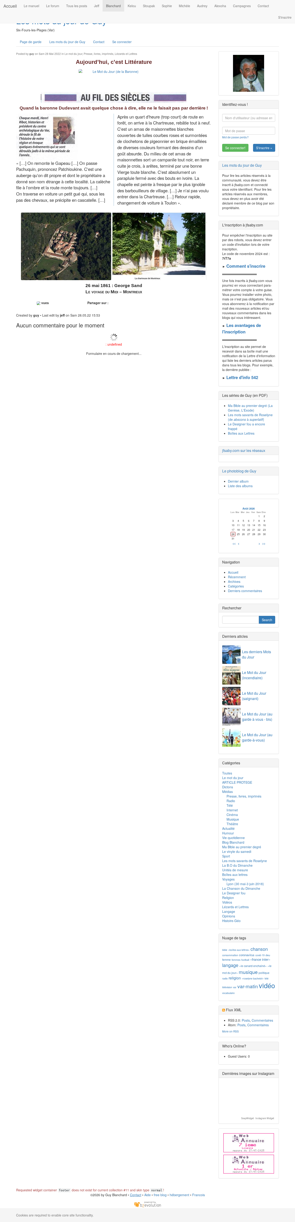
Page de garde (30, 41)
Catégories (236, 586)
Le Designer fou (233, 893)
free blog (160, 1194)
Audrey (202, 5)
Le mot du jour (73, 54)
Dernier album (238, 481)
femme (226, 959)
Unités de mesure (235, 870)
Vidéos (227, 902)
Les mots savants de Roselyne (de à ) (250, 417)
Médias (227, 791)
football (245, 959)
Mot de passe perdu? (235, 137)
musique (248, 971)
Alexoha (220, 5)
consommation (230, 955)
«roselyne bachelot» (253, 978)
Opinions (228, 916)
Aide (147, 1194)
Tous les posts (76, 5)
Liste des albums (240, 485)
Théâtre (232, 824)
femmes (236, 959)
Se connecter (122, 41)
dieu (268, 955)
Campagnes (242, 5)
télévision (227, 987)
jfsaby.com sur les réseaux (243, 450)
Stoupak (149, 5)
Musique (233, 819)
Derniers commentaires (245, 590)
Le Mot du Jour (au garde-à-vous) (257, 737)
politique (264, 973)
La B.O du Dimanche (237, 865)
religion (235, 978)
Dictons (227, 787)
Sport (226, 856)
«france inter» (260, 959)
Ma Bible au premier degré (241, 847)
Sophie (167, 5)
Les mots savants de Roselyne (244, 860)
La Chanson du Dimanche (241, 888)
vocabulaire (228, 993)
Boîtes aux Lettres (241, 433)
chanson (259, 949)
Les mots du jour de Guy (67, 41)
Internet (232, 810)
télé (266, 978)
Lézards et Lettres (126, 54)
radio (225, 978)
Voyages (228, 879)
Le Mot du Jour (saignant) (254, 696)
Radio (231, 800)
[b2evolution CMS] (147, 1204)
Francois (198, 1194)
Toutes (227, 773)
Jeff (96, 5)
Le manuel (31, 5)
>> (264, 543)
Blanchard (113, 5)
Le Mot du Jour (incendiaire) (254, 675)
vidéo (267, 985)
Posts (246, 1020)
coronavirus (246, 955)
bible (224, 950)
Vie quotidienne (233, 837)
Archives (234, 581)
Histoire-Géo (231, 920)
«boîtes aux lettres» (239, 950)
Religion (228, 897)
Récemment (237, 577)
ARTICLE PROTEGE (237, 782)
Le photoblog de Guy (239, 471)
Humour (228, 833)
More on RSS (230, 1031)
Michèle (184, 5)
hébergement (179, 1194)
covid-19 (260, 955)
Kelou (132, 5)
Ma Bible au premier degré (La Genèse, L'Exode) (250, 407)
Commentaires (262, 1020)
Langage (228, 911)
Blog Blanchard (233, 842)
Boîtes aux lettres (235, 874)
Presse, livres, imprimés (98, 54)
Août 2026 (248, 508)
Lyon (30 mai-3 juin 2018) (245, 883)
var (234, 987)
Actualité (228, 828)
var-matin (247, 986)
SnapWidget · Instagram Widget (257, 1118)
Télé (230, 805)
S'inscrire (285, 17)
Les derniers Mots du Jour (256, 654)
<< (234, 543)
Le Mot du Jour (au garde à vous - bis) (257, 716)
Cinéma (232, 814)
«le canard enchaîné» (253, 966)
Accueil (10, 6)
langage (230, 965)
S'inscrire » (264, 147)
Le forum (52, 5)
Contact (263, 5)
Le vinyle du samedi (236, 851)
